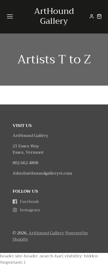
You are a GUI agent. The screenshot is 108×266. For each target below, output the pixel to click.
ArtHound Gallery (46, 233)
